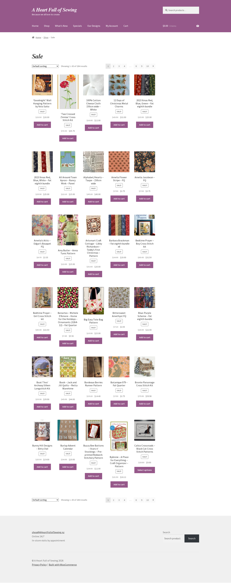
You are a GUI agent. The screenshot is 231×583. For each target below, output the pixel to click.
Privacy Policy (39, 564)
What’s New (61, 25)
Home (35, 25)
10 (147, 66)
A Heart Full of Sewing (54, 9)
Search (166, 532)
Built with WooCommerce (63, 564)
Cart (126, 25)
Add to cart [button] (42, 124)
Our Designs (93, 25)
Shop (47, 25)
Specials (77, 25)
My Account (112, 25)
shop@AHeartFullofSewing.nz (48, 532)
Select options (145, 470)
